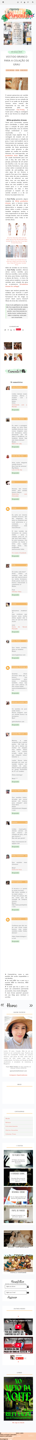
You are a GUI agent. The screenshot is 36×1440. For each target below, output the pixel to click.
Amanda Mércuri (18, 734)
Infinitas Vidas (16, 591)
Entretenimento (12, 1126)
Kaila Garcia (16, 919)
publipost (23, 70)
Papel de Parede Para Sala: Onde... (18, 1210)
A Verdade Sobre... (18, 1173)
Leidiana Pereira (18, 419)
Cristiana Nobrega (18, 667)
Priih (13, 565)
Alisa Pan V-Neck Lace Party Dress (16, 261)
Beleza (8, 1122)
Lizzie (14, 508)
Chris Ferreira (17, 387)
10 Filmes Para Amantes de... (18, 1155)
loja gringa (10, 70)
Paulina (14, 822)
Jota (13, 482)
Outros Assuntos (12, 1130)
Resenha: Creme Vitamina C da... (18, 1192)
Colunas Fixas (11, 1134)
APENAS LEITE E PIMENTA (8, 1433)
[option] (17, 33)
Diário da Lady (17, 443)
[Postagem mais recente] (2, 1005)
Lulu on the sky (18, 456)
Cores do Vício (17, 869)
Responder (15, 410)
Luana (14, 604)
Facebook (23, 553)
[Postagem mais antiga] (31, 1005)
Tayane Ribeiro (17, 790)
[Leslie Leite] (18, 1033)
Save (19, 329)
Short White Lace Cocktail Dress (16, 259)
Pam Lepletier (17, 882)
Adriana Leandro (18, 702)
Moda (17, 70)
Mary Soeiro (16, 641)
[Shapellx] (18, 1263)
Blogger (10, 1439)
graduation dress (12, 155)
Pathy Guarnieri (18, 855)
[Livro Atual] (18, 1399)
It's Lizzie (15, 553)
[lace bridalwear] (18, 1238)
